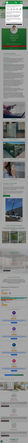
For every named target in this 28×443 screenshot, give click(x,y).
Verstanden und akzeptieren (14, 24)
